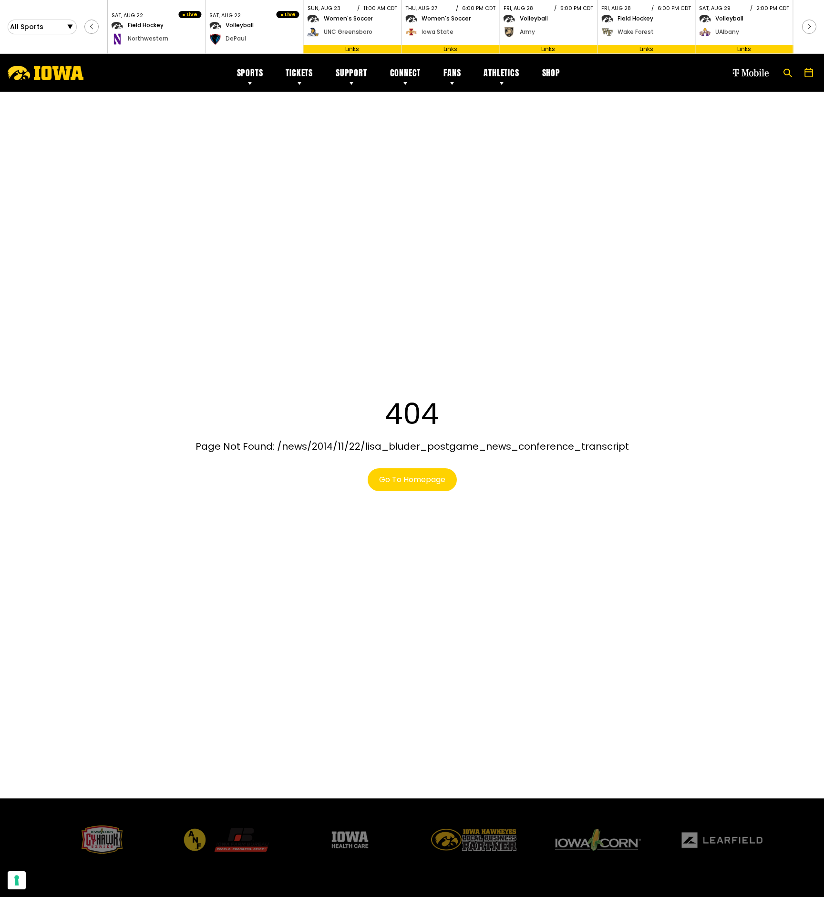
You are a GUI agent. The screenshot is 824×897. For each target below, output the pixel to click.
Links (352, 49)
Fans (452, 72)
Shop (551, 72)
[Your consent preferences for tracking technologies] (17, 880)
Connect (405, 72)
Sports (250, 72)
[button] (91, 27)
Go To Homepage (412, 479)
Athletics (501, 72)
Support (351, 72)
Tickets (299, 72)
